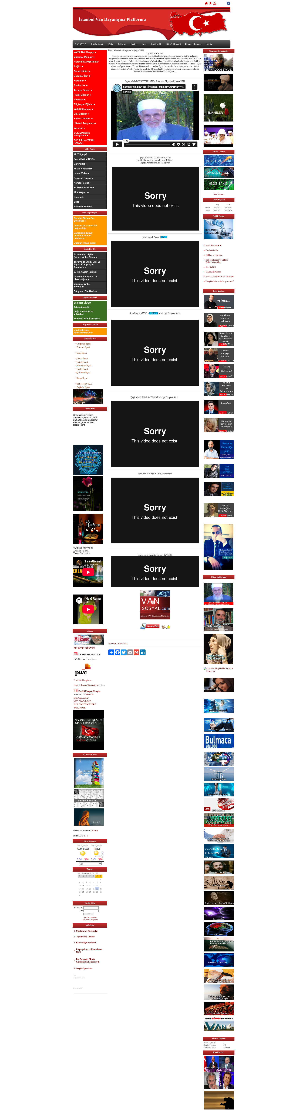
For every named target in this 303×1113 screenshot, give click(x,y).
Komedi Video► (83, 183)
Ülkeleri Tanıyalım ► (85, 123)
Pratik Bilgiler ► (83, 95)
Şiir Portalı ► (81, 164)
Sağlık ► (79, 66)
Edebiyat (122, 44)
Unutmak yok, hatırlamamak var (83, 331)
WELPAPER (80, 708)
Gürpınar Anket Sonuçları (82, 285)
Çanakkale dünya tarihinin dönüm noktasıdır (83, 235)
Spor (144, 44)
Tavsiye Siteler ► (83, 90)
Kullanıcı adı (78, 907)
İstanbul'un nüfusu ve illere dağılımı (85, 278)
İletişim (209, 44)
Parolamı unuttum (90, 917)
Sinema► (79, 197)
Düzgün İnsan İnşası (85, 243)
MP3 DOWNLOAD (82, 701)
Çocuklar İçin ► (82, 76)
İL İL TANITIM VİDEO (85, 704)
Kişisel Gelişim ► (83, 118)
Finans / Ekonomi (193, 44)
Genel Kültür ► (82, 71)
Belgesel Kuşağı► (84, 178)
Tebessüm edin (82, 307)
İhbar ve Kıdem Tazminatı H (85, 685)
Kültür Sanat (97, 44)
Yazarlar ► (80, 128)
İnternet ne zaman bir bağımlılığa (85, 226)
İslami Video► (82, 173)
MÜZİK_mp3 (80, 154)
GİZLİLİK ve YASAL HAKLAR (84, 141)
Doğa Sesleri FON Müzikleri (83, 313)
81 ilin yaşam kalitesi (85, 272)
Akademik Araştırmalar (86, 61)
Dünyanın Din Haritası (85, 291)
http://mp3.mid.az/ (81, 698)
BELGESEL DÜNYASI (84, 648)
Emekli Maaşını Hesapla (89, 691)
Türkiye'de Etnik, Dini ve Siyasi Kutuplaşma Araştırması (87, 264)
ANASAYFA (80, 44)
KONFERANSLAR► (84, 187)
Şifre (81, 911)
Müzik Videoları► (83, 168)
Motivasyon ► (81, 192)
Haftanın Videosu (83, 206)
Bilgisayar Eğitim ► (85, 104)
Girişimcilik (156, 44)
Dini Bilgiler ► (82, 114)
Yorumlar (112, 643)
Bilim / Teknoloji (173, 44)
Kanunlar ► (80, 80)
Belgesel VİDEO (82, 302)
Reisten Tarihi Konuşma (87, 318)
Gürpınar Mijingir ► (85, 57)
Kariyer (134, 44)
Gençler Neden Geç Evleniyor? (84, 219)
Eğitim (110, 44)
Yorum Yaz (122, 643)
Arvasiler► (80, 99)
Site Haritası (219, 194)
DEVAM (90, 694)
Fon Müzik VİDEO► (84, 159)
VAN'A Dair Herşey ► (85, 52)
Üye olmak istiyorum (90, 920)
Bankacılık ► (81, 85)
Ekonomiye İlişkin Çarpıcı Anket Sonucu (85, 255)
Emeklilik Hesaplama (82, 680)
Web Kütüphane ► (84, 109)
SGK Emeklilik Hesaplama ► (82, 134)
